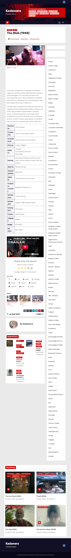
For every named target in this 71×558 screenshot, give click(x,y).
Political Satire (53, 316)
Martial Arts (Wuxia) (55, 254)
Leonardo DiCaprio (42, 11)
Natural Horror (53, 283)
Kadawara (13, 11)
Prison (50, 333)
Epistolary (51, 185)
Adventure (52, 70)
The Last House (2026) (19, 361)
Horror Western (53, 222)
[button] (63, 22)
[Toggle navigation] (59, 22)
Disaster (39, 341)
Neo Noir (51, 291)
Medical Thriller (53, 259)
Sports (50, 399)
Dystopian (51, 177)
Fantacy (51, 202)
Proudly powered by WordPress (26, 555)
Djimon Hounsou (54, 13)
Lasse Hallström (53, 11)
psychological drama (55, 337)
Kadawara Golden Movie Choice (54, 227)
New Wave (52, 300)
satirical (51, 366)
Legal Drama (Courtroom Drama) (55, 241)
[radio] (18, 268)
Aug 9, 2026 (39, 352)
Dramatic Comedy (54, 173)
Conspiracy (52, 132)
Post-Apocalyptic (20, 347)
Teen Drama (52, 427)
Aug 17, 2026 (20, 363)
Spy (49, 403)
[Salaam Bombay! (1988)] (12, 298)
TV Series (51, 444)
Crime (50, 140)
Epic (49, 181)
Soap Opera (52, 390)
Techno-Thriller (53, 423)
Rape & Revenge (54, 349)
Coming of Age (53, 123)
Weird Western (53, 452)
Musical (50, 271)
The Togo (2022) (11, 529)
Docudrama (52, 161)
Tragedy (51, 440)
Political (51, 312)
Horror (9, 30)
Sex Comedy (52, 378)
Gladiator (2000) (37, 302)
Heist (50, 210)
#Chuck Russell (14, 39)
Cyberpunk (52, 144)
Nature (50, 287)
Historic (51, 214)
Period (50, 304)
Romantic (51, 362)
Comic (50, 119)
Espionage (51, 193)
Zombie (51, 456)
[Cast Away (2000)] (25, 298)
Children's (51, 111)
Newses (42, 555)
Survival (19, 357)
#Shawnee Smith (34, 39)
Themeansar (50, 555)
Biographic (52, 91)
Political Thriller (53, 320)
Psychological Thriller (55, 345)
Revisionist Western (55, 353)
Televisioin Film (53, 432)
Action (50, 62)
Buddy (50, 103)
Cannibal (51, 107)
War (49, 448)
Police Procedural (54, 308)
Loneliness (51, 250)
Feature (51, 206)
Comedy (51, 115)
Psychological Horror (55, 341)
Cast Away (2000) (23, 303)
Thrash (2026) (38, 349)
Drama (18, 370)
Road (50, 357)
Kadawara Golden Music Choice (54, 234)
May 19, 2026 (20, 379)
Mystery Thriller (53, 279)
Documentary (53, 165)
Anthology (51, 82)
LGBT (50, 246)
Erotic (50, 189)
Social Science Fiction (55, 394)
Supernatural (20, 353)
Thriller (50, 436)
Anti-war (51, 86)
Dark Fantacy (53, 152)
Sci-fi (15, 30)
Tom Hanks (32, 15)
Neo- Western (53, 296)
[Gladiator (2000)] (37, 298)
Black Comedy (53, 99)
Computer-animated (55, 128)
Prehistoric (52, 329)
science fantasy (53, 374)
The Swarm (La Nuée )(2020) (20, 377)
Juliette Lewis (32, 11)
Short (50, 382)
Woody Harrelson (33, 13)
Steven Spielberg (44, 13)
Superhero (52, 407)
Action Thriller (53, 66)
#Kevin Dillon (24, 39)
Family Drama (18, 341)
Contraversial (53, 136)
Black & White (53, 95)
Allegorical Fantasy (54, 78)
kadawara (28, 324)
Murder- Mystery (54, 267)
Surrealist (51, 415)
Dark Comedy (53, 148)
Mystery (51, 275)
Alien (50, 74)
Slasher (50, 386)
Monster (51, 263)
